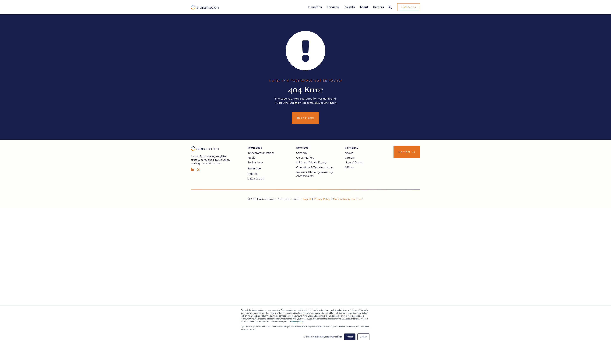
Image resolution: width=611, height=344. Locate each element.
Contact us (408, 7)
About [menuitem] (349, 152)
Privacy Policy (297, 321)
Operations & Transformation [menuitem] (314, 167)
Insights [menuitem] (252, 173)
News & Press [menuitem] (353, 162)
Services (333, 7)
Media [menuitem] (251, 157)
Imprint (307, 199)
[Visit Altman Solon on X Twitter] (198, 169)
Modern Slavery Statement (348, 199)
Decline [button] (363, 336)
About (364, 7)
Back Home (305, 117)
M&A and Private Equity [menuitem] (311, 162)
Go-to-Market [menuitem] (305, 157)
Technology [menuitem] (255, 162)
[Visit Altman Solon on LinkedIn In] (192, 169)
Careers (378, 7)
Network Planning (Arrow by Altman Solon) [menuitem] (314, 174)
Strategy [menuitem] (301, 152)
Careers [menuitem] (350, 157)
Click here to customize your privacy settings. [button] (323, 336)
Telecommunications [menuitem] (261, 152)
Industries (315, 7)
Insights (349, 7)
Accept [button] (350, 336)
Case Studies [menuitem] (256, 178)
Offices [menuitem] (349, 167)
